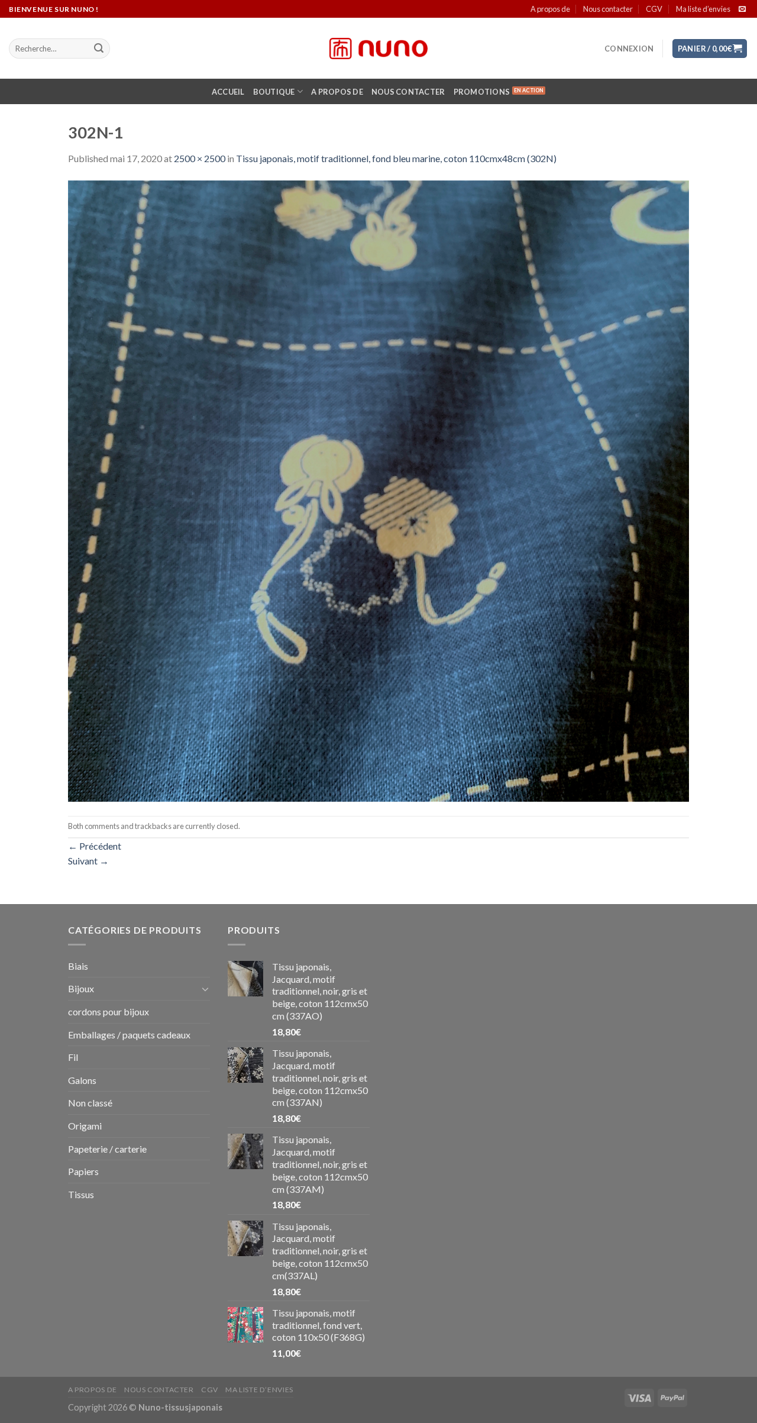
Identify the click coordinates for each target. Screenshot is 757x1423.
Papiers (83, 1171)
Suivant (88, 860)
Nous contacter (608, 9)
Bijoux (81, 988)
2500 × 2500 (199, 158)
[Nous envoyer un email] (742, 9)
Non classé (90, 1102)
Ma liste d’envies (703, 9)
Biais (78, 966)
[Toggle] (205, 989)
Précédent (94, 845)
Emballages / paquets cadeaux (129, 1034)
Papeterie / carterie (107, 1148)
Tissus (81, 1194)
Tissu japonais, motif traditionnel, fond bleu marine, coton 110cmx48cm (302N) (396, 158)
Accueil (228, 91)
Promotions (482, 91)
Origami (85, 1125)
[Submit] (99, 48)
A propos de (550, 9)
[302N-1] (378, 489)
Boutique (274, 91)
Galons (82, 1080)
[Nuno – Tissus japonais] (378, 48)
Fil (73, 1057)
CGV (654, 9)
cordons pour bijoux (108, 1011)
